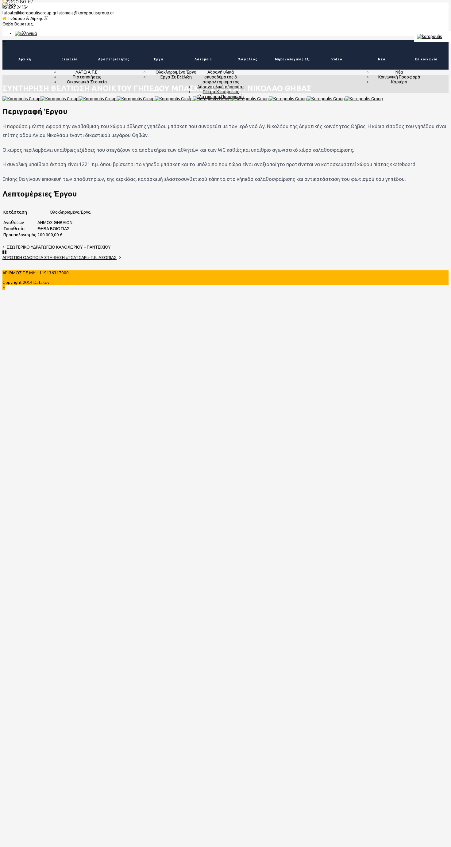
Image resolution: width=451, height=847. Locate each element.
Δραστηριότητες (113, 59)
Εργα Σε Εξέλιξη (176, 76)
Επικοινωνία (426, 59)
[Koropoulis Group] (26, 33)
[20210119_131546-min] (174, 98)
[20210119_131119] (364, 98)
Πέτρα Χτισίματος (221, 91)
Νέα (381, 59)
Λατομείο (203, 59)
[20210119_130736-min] (21, 98)
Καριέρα (399, 81)
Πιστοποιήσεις (87, 76)
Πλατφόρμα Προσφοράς (221, 96)
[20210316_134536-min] (288, 98)
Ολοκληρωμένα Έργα (176, 72)
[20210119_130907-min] (59, 98)
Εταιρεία (69, 59)
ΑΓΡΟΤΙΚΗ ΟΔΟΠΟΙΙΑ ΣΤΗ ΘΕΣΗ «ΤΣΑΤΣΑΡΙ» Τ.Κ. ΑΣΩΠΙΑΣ (59, 257)
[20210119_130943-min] (98, 98)
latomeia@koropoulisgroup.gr (85, 12)
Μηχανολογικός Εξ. (292, 59)
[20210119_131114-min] (136, 98)
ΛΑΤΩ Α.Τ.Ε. (86, 72)
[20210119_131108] (326, 98)
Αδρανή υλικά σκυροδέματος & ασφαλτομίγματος (220, 77)
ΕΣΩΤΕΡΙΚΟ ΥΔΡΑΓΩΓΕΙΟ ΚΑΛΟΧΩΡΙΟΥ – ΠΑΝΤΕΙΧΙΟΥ (59, 247)
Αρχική (24, 59)
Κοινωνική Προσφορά (399, 76)
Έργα (158, 59)
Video (336, 59)
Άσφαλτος (247, 59)
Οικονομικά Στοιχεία (87, 81)
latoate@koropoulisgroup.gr (29, 12)
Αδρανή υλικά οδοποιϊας (221, 86)
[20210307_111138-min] (250, 98)
